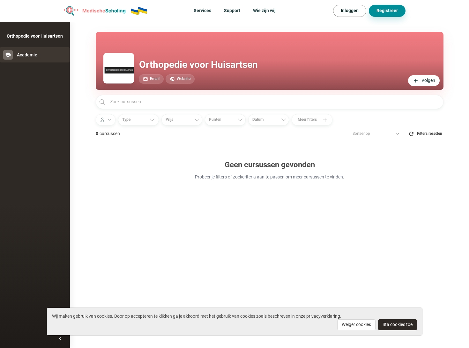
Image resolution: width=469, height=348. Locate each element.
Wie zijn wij (264, 10)
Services (202, 10)
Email (155, 78)
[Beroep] (105, 120)
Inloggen (350, 10)
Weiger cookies (356, 324)
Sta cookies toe (398, 324)
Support (232, 10)
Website (183, 78)
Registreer (387, 10)
